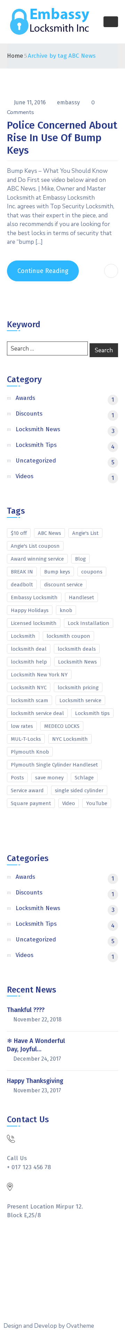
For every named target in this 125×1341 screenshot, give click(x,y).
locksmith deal (29, 649)
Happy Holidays (30, 610)
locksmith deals (77, 649)
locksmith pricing (78, 687)
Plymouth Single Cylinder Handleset (54, 765)
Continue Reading (42, 271)
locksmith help (29, 662)
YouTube (96, 803)
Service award (27, 790)
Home (15, 55)
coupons (91, 572)
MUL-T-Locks (26, 739)
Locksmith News (77, 662)
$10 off (19, 533)
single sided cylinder (79, 790)
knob (66, 610)
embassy (69, 102)
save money (49, 777)
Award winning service (37, 559)
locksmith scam (29, 700)
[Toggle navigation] (110, 21)
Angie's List (85, 533)
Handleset (81, 597)
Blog (80, 559)
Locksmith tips (92, 713)
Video (68, 803)
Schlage (84, 777)
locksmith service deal (37, 713)
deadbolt (22, 584)
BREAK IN (22, 572)
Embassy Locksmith (34, 597)
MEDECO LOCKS (62, 726)
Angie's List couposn (35, 546)
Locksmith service (80, 700)
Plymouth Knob (30, 752)
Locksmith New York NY (39, 675)
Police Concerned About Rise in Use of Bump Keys (62, 137)
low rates (22, 726)
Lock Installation (88, 623)
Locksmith (23, 636)
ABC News (49, 533)
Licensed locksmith (34, 623)
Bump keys (57, 572)
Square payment (31, 803)
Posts (17, 777)
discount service (63, 584)
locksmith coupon (68, 636)
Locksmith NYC (29, 687)
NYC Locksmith (70, 739)
